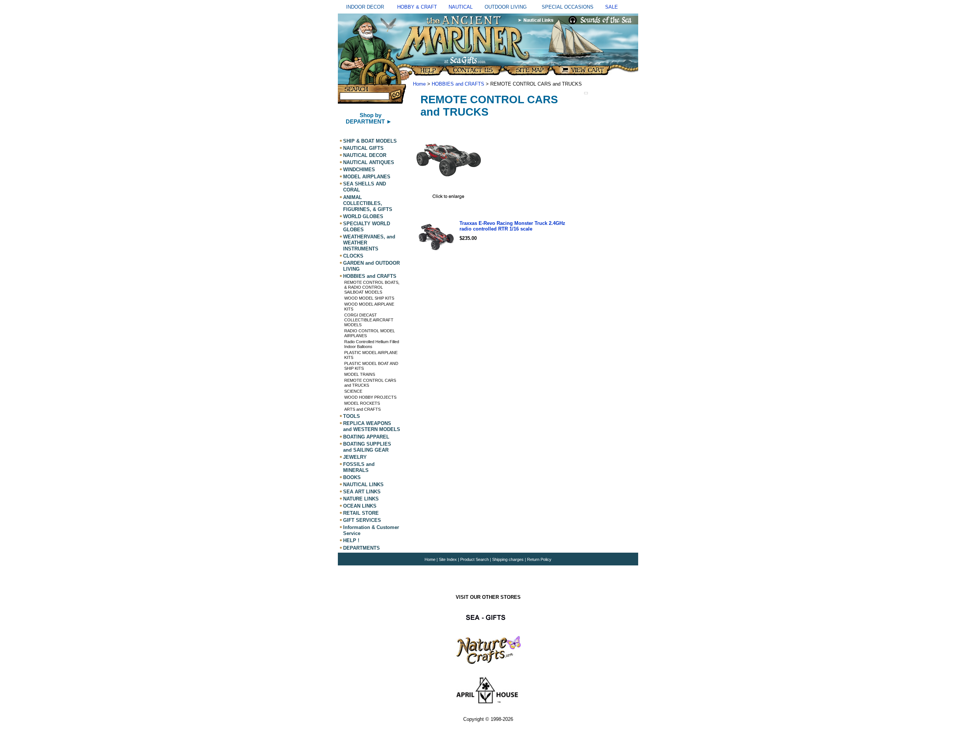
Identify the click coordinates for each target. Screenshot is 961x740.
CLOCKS (353, 256)
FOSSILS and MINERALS (359, 467)
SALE (611, 7)
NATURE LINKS (361, 499)
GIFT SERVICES (362, 520)
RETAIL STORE (361, 513)
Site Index (448, 559)
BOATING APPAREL (366, 437)
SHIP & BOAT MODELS (370, 141)
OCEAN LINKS (360, 506)
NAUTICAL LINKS (363, 484)
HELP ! (351, 541)
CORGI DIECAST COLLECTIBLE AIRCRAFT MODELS (368, 320)
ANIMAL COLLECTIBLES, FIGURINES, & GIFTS (367, 203)
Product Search (474, 559)
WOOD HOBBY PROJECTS (370, 397)
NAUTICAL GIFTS (363, 148)
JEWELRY (355, 457)
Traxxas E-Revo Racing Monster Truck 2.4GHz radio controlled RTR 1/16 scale (512, 226)
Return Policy (539, 559)
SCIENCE (353, 391)
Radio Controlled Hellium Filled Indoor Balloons (371, 344)
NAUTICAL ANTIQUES (368, 162)
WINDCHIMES (359, 169)
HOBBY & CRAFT (417, 7)
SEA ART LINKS (362, 491)
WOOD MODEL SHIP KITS (369, 298)
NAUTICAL (461, 7)
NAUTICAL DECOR (364, 155)
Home (419, 84)
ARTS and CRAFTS (362, 409)
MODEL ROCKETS (362, 403)
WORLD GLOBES (363, 216)
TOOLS (351, 416)
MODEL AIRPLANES (366, 176)
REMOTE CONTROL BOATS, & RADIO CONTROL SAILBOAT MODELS (371, 287)
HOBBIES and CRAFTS (369, 276)
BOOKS (352, 477)
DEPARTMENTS (361, 548)
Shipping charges (508, 559)
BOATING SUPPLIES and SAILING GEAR (367, 447)
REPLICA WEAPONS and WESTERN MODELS (371, 426)
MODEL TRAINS (359, 374)
